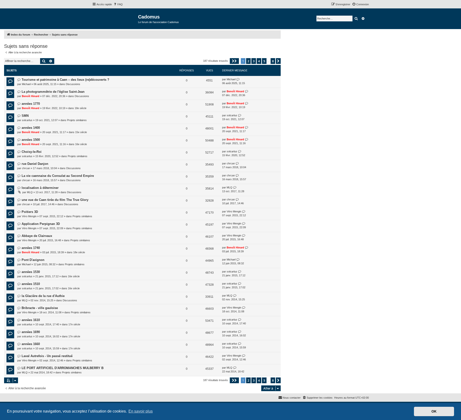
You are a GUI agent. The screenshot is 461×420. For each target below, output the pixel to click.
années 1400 (31, 128)
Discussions (73, 84)
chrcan (26, 168)
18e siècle (80, 108)
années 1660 (31, 344)
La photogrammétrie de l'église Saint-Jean (53, 91)
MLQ (30, 192)
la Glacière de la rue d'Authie (43, 296)
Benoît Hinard (30, 96)
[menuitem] (118, 4)
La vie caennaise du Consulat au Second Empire (58, 176)
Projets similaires (77, 120)
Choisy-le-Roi (32, 152)
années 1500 (31, 140)
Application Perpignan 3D (41, 224)
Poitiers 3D (30, 212)
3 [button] (254, 61)
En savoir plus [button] (140, 411)
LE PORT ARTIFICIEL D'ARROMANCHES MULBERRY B (62, 368)
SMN (25, 115)
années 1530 (31, 272)
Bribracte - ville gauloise (40, 308)
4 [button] (259, 61)
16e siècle (81, 144)
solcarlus (27, 120)
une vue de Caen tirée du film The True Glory (55, 200)
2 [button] (248, 61)
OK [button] (434, 411)
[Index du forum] (115, 18)
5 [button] (264, 61)
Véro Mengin (29, 216)
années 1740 (31, 248)
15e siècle (81, 132)
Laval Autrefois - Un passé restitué (47, 356)
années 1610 (31, 320)
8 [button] (273, 61)
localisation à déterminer (40, 188)
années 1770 (31, 103)
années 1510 (31, 284)
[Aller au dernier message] (238, 79)
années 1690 (31, 332)
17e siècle (74, 324)
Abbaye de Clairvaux (37, 236)
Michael (26, 84)
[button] (234, 61)
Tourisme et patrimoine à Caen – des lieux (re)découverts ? (65, 79)
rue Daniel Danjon (35, 164)
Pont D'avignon (33, 260)
